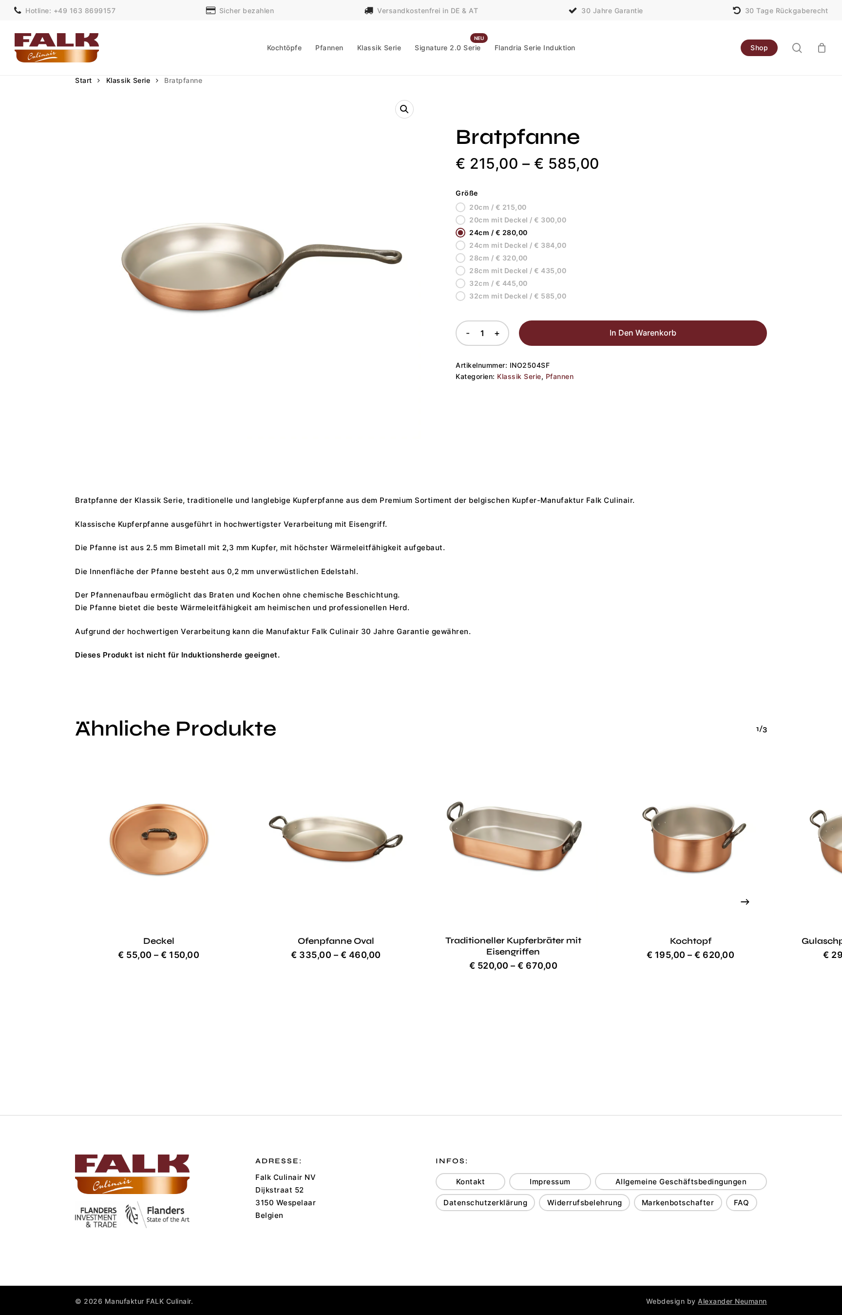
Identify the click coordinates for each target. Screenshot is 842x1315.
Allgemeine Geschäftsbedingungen (681, 1181)
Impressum (550, 1181)
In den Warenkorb (643, 333)
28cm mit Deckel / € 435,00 (517, 270)
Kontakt (470, 1181)
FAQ (741, 1202)
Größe (467, 193)
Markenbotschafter (678, 1202)
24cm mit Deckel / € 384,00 (517, 245)
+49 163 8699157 (85, 10)
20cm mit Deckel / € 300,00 (517, 220)
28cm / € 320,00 (498, 258)
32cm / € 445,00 (498, 283)
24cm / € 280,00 (498, 232)
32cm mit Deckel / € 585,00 (517, 296)
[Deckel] (159, 839)
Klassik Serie (128, 80)
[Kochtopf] (690, 839)
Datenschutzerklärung (485, 1202)
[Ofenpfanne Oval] (336, 839)
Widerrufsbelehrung (584, 1202)
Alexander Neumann (732, 1301)
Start (83, 80)
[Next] (745, 902)
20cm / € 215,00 (498, 207)
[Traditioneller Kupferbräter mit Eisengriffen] (513, 839)
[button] (404, 109)
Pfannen (560, 376)
